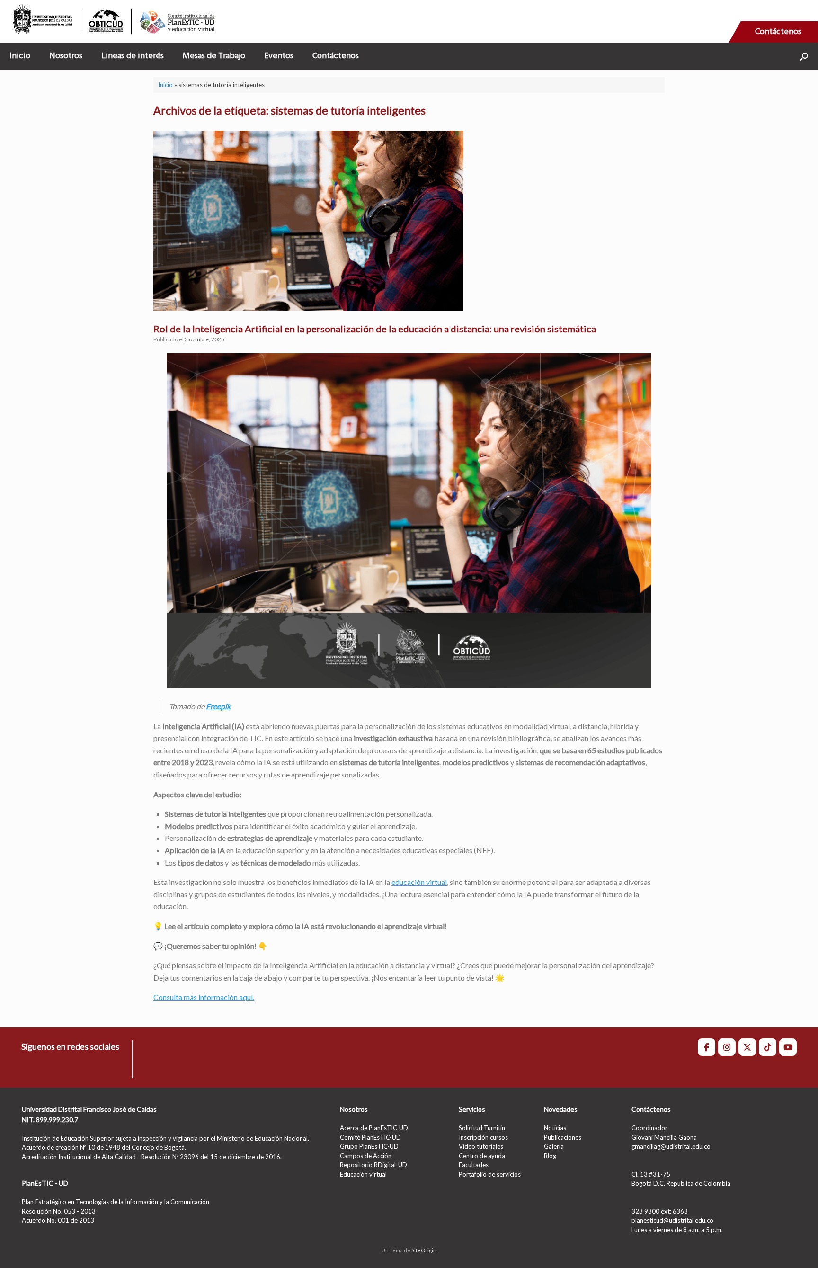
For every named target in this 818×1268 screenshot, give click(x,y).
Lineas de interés (132, 56)
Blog (550, 1156)
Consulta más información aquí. (203, 996)
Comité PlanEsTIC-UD (370, 1137)
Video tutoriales (481, 1146)
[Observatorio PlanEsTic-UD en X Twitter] (747, 1047)
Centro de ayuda (482, 1156)
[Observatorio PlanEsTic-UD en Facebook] (706, 1047)
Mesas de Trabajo (214, 56)
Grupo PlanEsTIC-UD (369, 1146)
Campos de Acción (365, 1156)
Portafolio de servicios (490, 1174)
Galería (554, 1146)
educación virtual (419, 881)
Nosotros (65, 56)
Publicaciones (562, 1137)
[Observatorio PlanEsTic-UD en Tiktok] (767, 1047)
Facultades (474, 1165)
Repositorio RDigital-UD (373, 1165)
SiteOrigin (423, 1250)
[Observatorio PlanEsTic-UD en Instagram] (727, 1047)
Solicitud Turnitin (482, 1128)
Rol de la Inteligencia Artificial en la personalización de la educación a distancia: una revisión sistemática (374, 328)
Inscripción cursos (483, 1137)
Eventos (278, 56)
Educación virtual (363, 1174)
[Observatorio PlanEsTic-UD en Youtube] (788, 1047)
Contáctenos (778, 32)
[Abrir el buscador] (804, 56)
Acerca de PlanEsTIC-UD (374, 1128)
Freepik (218, 706)
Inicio (19, 56)
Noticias (555, 1128)
